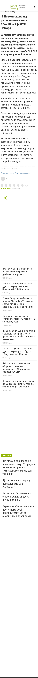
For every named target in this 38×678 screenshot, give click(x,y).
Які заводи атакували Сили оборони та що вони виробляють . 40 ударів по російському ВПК (16, 367)
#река (12, 173)
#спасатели (4, 173)
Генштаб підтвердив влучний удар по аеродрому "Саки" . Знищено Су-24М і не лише (17, 286)
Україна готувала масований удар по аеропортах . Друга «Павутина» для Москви (17, 351)
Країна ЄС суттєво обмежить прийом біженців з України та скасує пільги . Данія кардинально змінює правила (18, 302)
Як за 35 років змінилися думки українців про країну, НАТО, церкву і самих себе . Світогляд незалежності (18, 335)
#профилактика (24, 173)
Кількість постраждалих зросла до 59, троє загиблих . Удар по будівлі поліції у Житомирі (18, 384)
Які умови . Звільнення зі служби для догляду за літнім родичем (16, 496)
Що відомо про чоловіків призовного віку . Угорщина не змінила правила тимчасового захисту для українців (18, 467)
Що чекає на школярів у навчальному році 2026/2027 (16, 484)
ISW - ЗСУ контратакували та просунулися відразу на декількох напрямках (17, 271)
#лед (16, 173)
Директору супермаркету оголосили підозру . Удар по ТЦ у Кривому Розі (18, 319)
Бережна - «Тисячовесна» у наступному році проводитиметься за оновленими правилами (18, 511)
